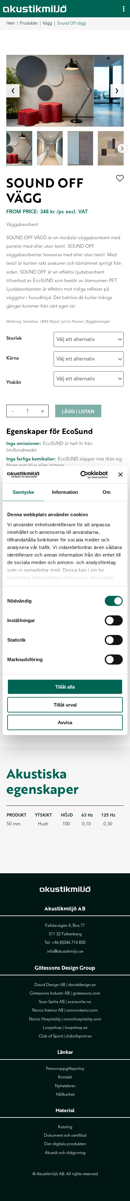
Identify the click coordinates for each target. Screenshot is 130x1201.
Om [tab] (106, 492)
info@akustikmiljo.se (65, 951)
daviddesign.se (82, 984)
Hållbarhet (65, 1094)
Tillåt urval (65, 704)
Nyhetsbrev (65, 1085)
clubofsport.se (79, 1036)
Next (122, 148)
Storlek (14, 338)
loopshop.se (76, 1027)
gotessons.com (86, 993)
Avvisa (65, 722)
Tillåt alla (65, 687)
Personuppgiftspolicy (65, 1068)
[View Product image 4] (111, 148)
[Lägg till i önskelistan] (120, 179)
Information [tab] (65, 492)
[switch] (114, 620)
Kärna (12, 358)
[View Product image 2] (50, 148)
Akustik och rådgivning (65, 1152)
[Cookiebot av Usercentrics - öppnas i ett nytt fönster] (81, 475)
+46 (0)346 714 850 (68, 942)
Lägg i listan (78, 411)
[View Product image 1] (19, 148)
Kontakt (65, 1077)
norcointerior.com (82, 1010)
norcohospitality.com (82, 1019)
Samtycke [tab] (23, 492)
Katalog (65, 1126)
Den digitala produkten (65, 1143)
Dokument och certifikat (65, 1135)
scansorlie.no (79, 1001)
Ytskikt (13, 382)
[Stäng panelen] (120, 474)
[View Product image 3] (80, 148)
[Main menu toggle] (123, 8)
